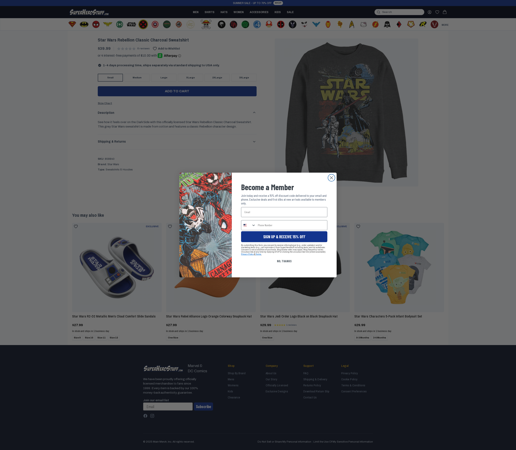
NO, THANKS (284, 261)
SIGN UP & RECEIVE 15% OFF (284, 236)
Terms (258, 254)
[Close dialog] (331, 177)
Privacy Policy (247, 254)
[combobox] (248, 225)
